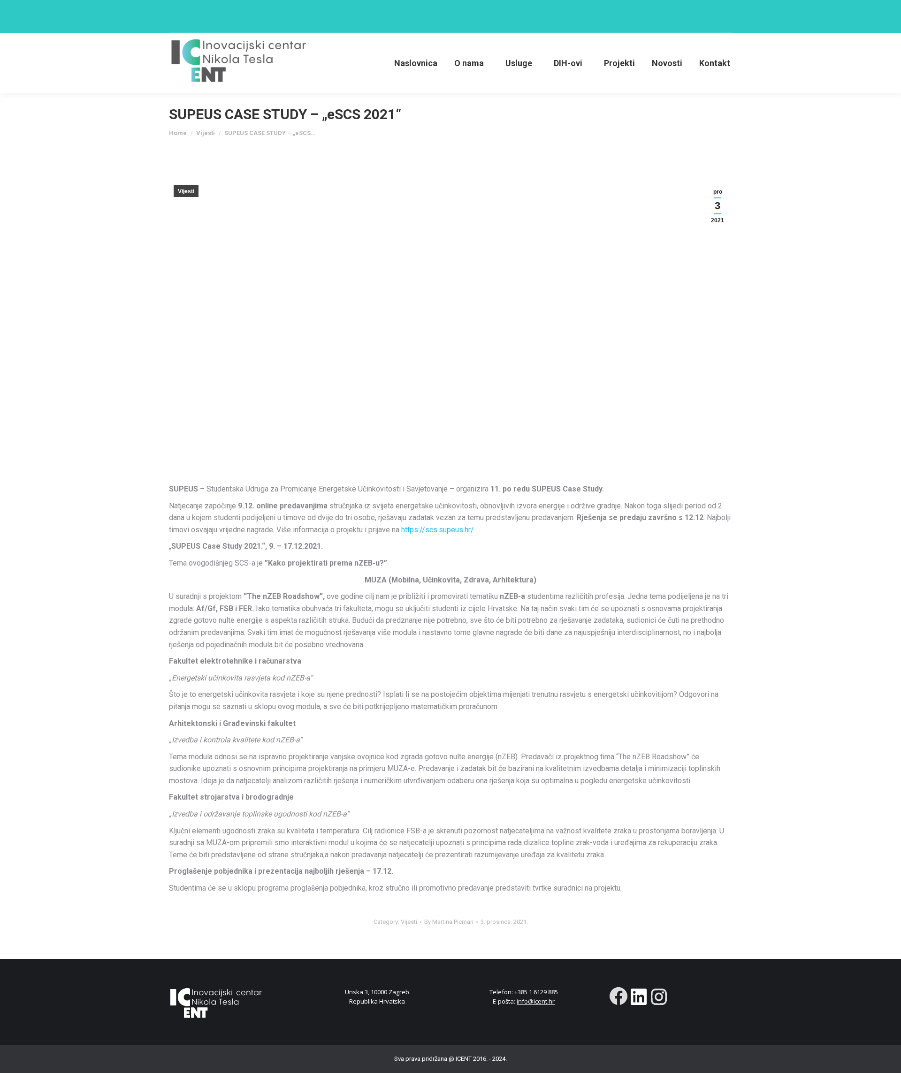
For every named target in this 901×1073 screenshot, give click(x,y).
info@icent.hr (536, 1001)
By (448, 921)
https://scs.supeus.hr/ (437, 529)
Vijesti (186, 191)
